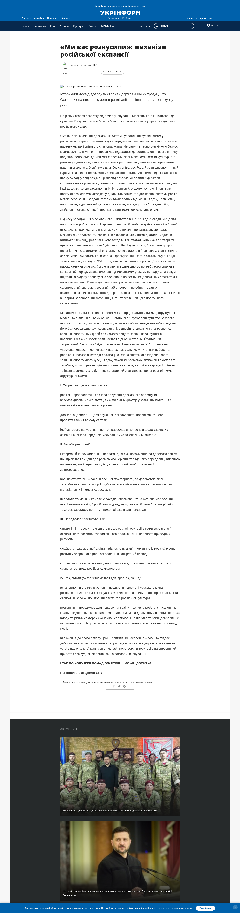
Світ (52, 26)
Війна (25, 26)
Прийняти (205, 908)
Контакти (144, 26)
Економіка (39, 26)
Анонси (66, 18)
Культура (79, 26)
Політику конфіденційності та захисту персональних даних (158, 908)
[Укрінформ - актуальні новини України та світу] (120, 12)
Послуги (26, 18)
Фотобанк (39, 18)
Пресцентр (53, 18)
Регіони (64, 26)
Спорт (92, 26)
